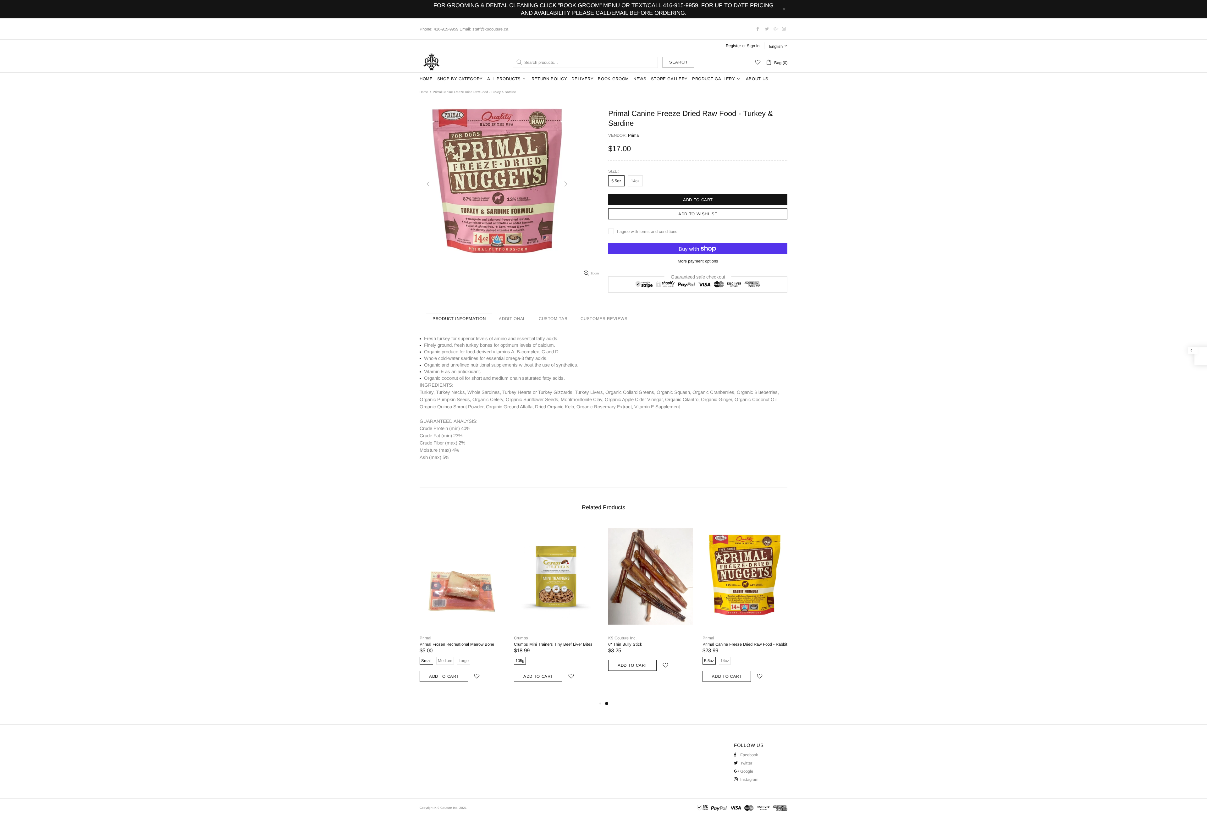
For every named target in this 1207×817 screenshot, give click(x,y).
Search (678, 62)
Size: (613, 171)
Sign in (753, 45)
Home (424, 92)
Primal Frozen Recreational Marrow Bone (457, 644)
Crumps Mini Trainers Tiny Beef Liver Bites (553, 644)
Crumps (521, 638)
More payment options (698, 261)
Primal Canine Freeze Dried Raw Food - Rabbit (745, 644)
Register (733, 45)
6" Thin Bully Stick (625, 644)
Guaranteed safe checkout (698, 276)
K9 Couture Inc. (432, 62)
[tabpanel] (651, 603)
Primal (425, 638)
